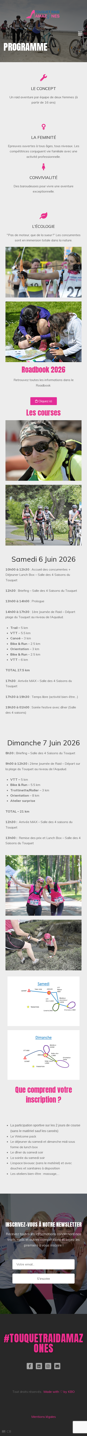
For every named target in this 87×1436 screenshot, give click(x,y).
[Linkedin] (39, 1366)
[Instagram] (48, 1366)
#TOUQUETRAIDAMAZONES (43, 1343)
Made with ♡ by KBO (59, 1392)
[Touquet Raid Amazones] (43, 10)
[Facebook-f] (30, 1366)
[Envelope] (57, 1366)
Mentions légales (43, 1417)
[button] (43, 401)
